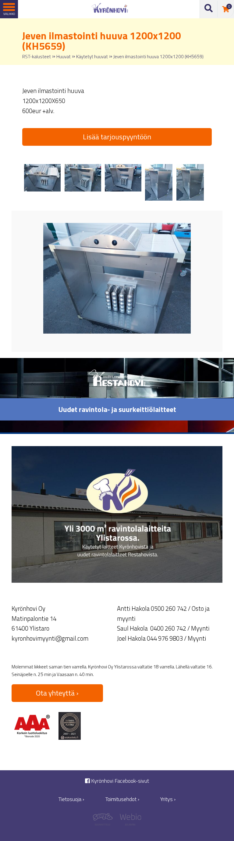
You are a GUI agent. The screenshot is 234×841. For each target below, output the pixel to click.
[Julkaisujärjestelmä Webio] (129, 821)
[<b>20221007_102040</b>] (158, 182)
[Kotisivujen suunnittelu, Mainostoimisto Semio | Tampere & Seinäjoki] (105, 821)
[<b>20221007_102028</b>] (42, 177)
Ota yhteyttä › (57, 692)
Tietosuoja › (71, 799)
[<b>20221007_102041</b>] (190, 182)
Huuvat (63, 56)
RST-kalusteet (36, 56)
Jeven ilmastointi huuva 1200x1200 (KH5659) (158, 56)
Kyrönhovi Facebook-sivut (119, 781)
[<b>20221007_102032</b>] (123, 177)
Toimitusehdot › (122, 799)
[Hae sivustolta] (209, 9)
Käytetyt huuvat (92, 56)
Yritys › (168, 799)
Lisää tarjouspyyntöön (117, 136)
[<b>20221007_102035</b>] (83, 177)
